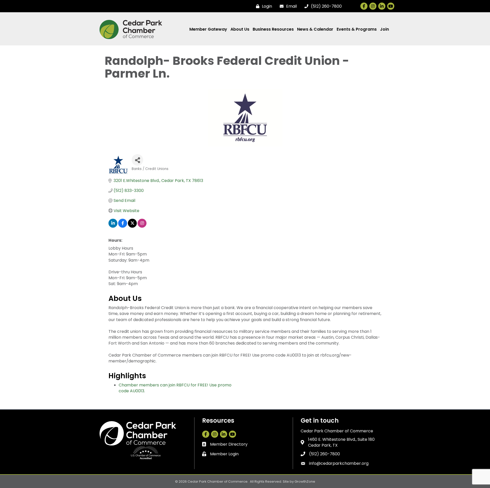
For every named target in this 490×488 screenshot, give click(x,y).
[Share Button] (137, 160)
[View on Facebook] (122, 226)
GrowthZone (305, 481)
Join (384, 29)
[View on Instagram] (142, 226)
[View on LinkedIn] (112, 226)
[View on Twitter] (132, 226)
